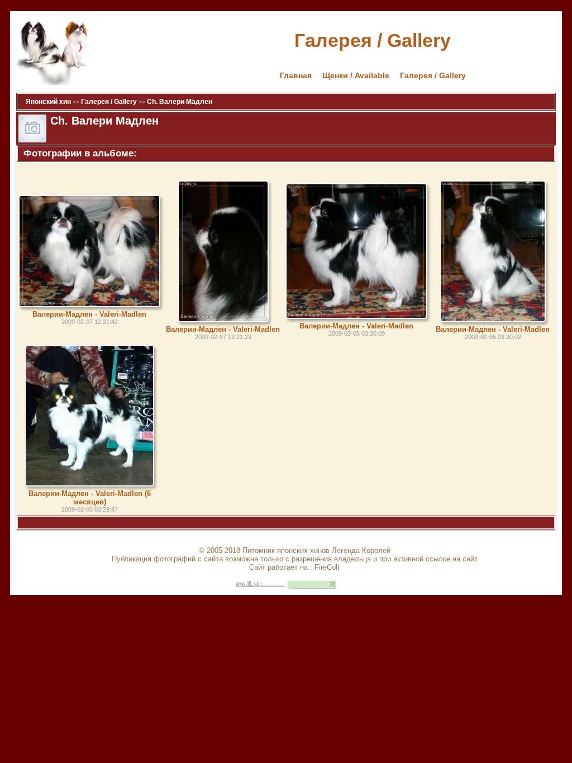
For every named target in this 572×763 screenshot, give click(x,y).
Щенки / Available (355, 75)
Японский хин (48, 102)
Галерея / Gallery (433, 75)
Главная (296, 75)
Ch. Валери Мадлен (179, 102)
